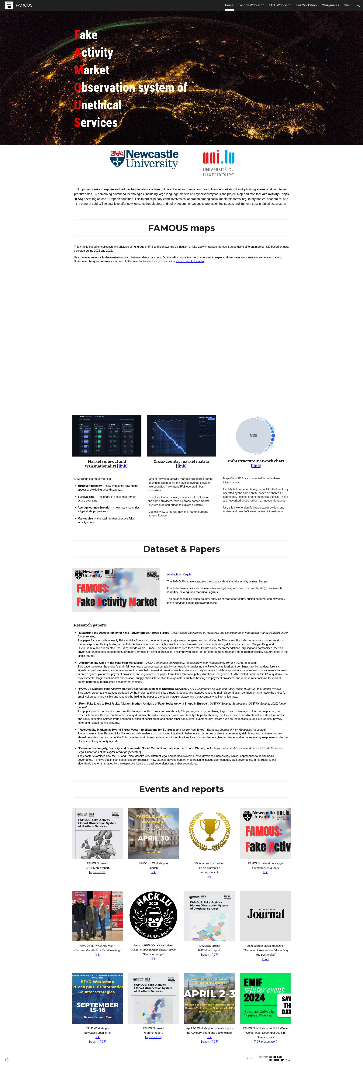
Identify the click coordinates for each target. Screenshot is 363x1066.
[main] (181, 77)
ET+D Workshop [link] (280, 5)
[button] (358, 5)
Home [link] (229, 5)
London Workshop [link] (251, 5)
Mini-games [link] (330, 5)
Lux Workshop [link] (306, 5)
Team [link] (348, 5)
